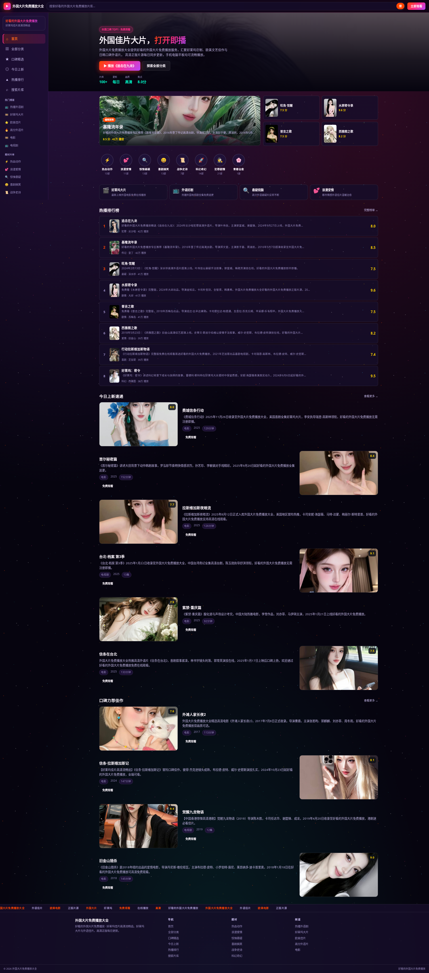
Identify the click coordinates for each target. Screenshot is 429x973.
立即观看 (416, 6)
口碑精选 (14, 59)
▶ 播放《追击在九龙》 (120, 66)
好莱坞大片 (14, 115)
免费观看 (190, 437)
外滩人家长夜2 (194, 714)
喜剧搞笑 (13, 185)
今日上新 (14, 69)
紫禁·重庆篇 (191, 607)
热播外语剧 (14, 107)
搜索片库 (15, 89)
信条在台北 (108, 654)
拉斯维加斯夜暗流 (196, 507)
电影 (10, 138)
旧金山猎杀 (108, 860)
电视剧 (11, 145)
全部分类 (14, 48)
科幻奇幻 (236, 956)
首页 (12, 38)
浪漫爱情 (13, 169)
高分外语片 (14, 130)
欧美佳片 (13, 122)
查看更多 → (371, 396)
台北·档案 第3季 (112, 556)
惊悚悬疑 (13, 177)
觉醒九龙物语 (193, 812)
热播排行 (14, 79)
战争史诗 (13, 192)
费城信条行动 (193, 410)
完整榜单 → (371, 210)
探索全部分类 (156, 66)
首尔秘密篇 (108, 459)
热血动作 (13, 161)
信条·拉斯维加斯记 (114, 763)
